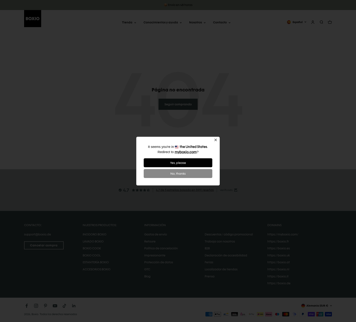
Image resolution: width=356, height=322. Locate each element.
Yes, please (178, 163)
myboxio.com (186, 152)
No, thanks (178, 173)
